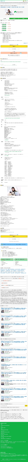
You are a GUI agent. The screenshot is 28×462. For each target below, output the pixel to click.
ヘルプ (5, 459)
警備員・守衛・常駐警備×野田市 (18, 416)
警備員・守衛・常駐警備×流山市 (11, 416)
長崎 (3, 438)
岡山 (3, 436)
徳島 (7, 436)
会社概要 (3, 459)
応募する (14, 46)
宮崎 (7, 438)
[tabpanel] (9, 12)
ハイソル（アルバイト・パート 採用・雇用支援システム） (7, 447)
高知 (10, 436)
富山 (2, 434)
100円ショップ (17, 407)
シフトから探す (14, 441)
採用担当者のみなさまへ (23, 459)
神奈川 (3, 425)
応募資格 (23, 18)
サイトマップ (18, 459)
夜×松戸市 (12, 418)
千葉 (5, 425)
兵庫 (2, 429)
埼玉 (4, 425)
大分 (6, 438)
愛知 (1, 427)
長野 (7, 434)
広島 (4, 436)
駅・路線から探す (7, 441)
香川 (8, 436)
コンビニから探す (7, 442)
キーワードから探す (3, 442)
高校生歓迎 (8, 407)
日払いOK (11, 407)
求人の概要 (4, 18)
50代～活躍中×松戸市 (22, 418)
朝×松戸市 (13, 417)
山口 (6, 436)
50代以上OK (14, 407)
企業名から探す (24, 441)
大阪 (1, 429)
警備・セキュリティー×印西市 (18, 414)
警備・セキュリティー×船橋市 (4, 416)
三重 (3, 427)
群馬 (8, 425)
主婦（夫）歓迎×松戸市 (3, 418)
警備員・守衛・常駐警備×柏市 (4, 417)
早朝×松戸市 (2, 419)
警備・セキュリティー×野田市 (4, 414)
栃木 (7, 425)
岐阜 (4, 427)
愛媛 (9, 436)
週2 (1, 407)
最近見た (23, 1)
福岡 (1, 438)
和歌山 (7, 429)
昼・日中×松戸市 (9, 417)
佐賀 (2, 438)
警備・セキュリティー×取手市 (4, 415)
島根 (2, 436)
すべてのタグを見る (25, 62)
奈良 (6, 429)
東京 (1, 425)
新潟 (1, 434)
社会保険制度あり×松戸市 (16, 418)
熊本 (4, 438)
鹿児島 (8, 438)
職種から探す (10, 441)
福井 (4, 434)
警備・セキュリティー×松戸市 (4, 413)
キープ (25, 1)
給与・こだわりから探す (19, 441)
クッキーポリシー (15, 459)
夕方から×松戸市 (16, 417)
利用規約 (7, 459)
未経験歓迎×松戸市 (8, 418)
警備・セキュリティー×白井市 (17, 415)
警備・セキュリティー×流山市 (11, 413)
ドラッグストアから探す (12, 442)
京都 (3, 429)
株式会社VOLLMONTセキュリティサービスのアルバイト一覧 (7, 232)
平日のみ (5, 407)
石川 (3, 434)
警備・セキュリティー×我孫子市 (11, 414)
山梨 (6, 434)
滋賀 (4, 429)
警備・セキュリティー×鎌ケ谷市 (17, 413)
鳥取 (1, 436)
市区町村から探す (2, 441)
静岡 (2, 427)
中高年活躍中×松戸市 (21, 417)
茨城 (6, 425)
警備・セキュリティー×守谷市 (11, 415)
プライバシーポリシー (10, 459)
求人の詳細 (14, 18)
